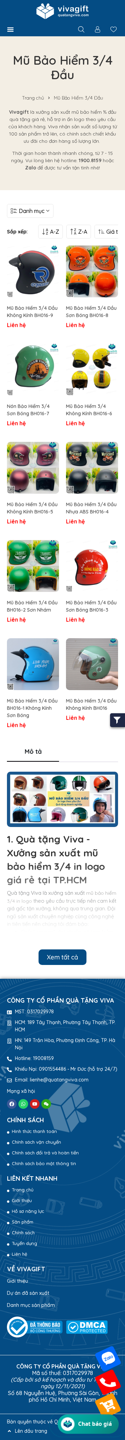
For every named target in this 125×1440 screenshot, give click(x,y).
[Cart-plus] (108, 1406)
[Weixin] (46, 1104)
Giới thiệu (17, 1281)
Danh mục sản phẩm (31, 1305)
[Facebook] (12, 1104)
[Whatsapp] (23, 1104)
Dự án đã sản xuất (28, 1293)
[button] (10, 29)
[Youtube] (35, 1104)
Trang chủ (33, 98)
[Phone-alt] (108, 1382)
